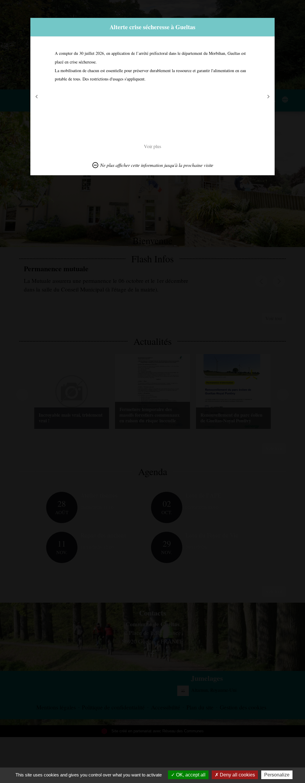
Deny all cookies (237, 774)
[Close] (269, 23)
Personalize (277, 774)
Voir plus (152, 146)
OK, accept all (190, 774)
